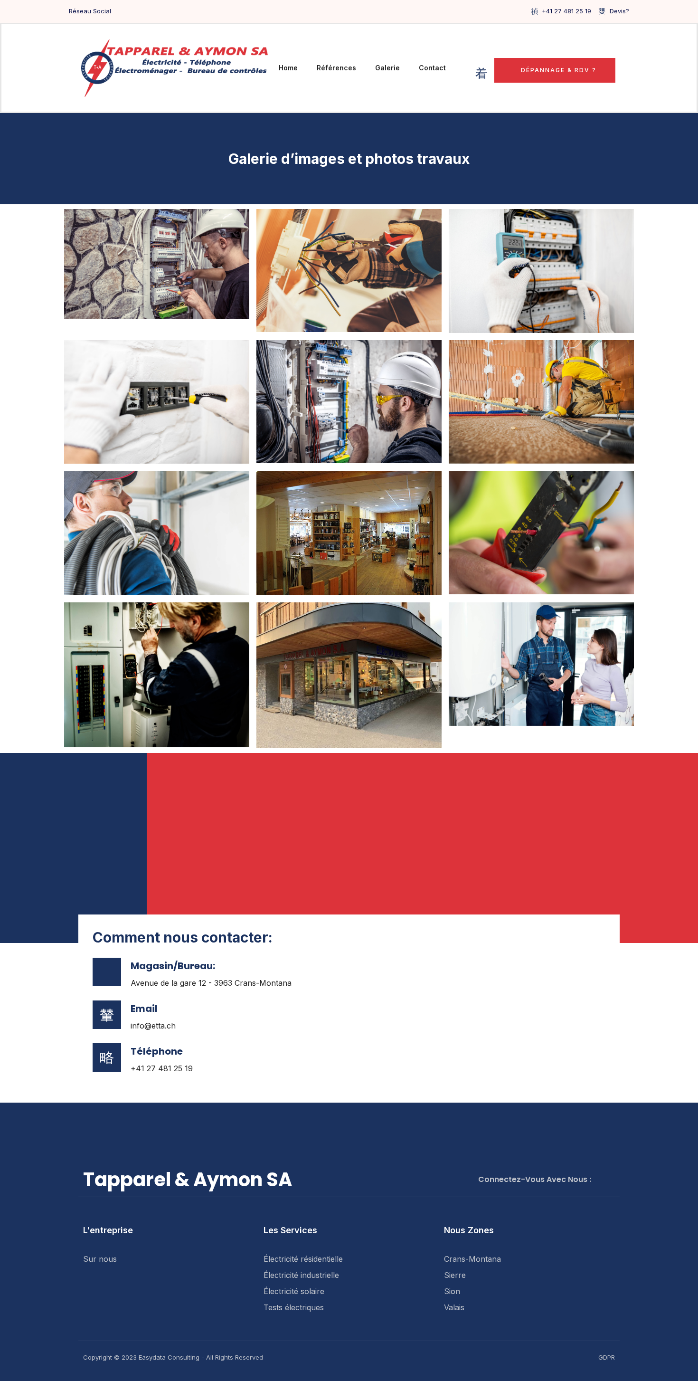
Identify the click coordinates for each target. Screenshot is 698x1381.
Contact (432, 68)
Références (336, 68)
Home (288, 68)
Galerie (387, 68)
